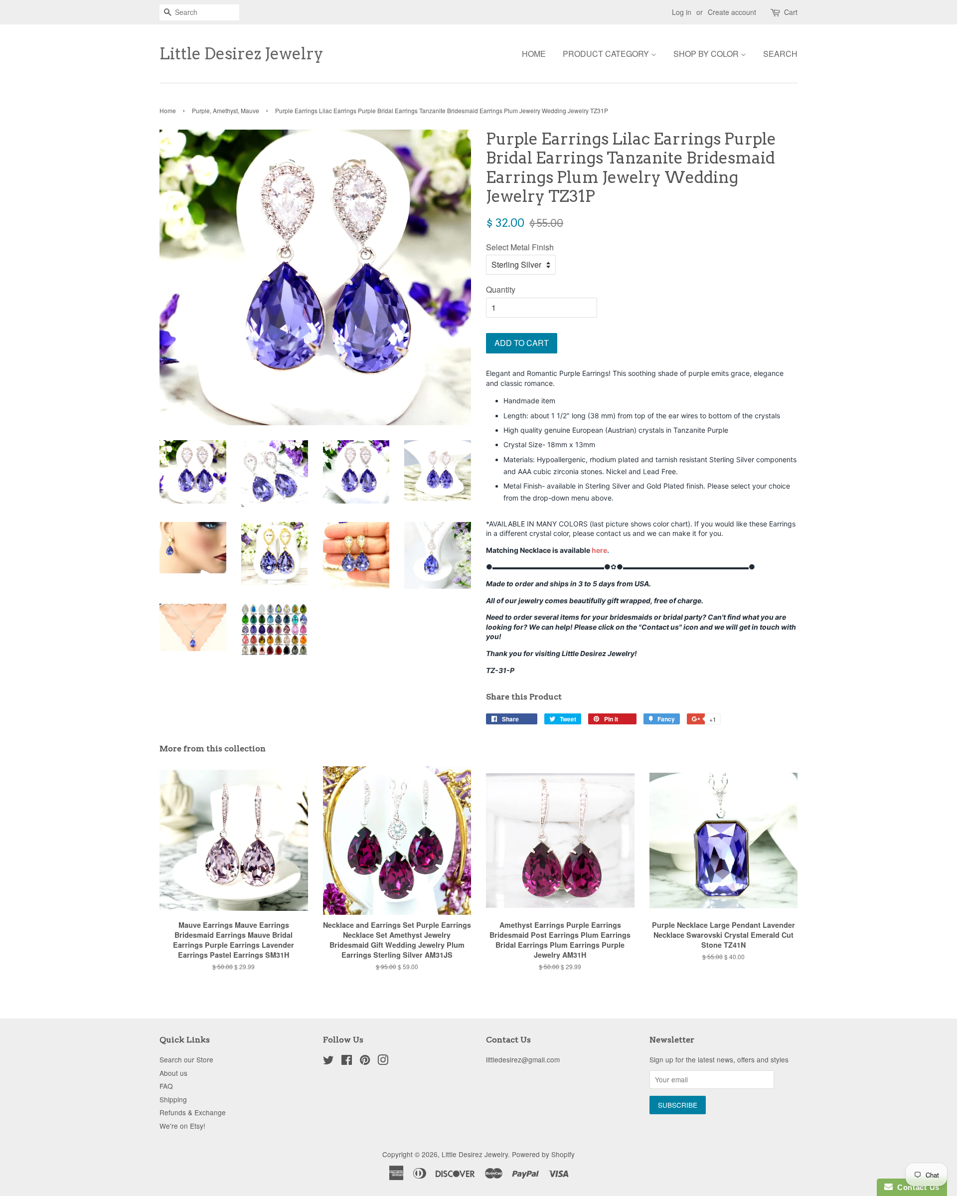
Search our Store (186, 1059)
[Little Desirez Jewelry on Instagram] (382, 1061)
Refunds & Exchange (193, 1112)
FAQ (166, 1086)
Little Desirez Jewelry (241, 53)
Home (534, 53)
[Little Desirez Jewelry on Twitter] (328, 1061)
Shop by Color (707, 53)
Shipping (173, 1099)
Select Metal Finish (520, 247)
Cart (791, 12)
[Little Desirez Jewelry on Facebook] (346, 1061)
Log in (681, 12)
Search (780, 53)
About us (173, 1073)
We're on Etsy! (182, 1126)
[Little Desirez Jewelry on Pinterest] (364, 1061)
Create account (732, 12)
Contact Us (916, 1187)
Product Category (607, 53)
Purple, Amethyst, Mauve (225, 110)
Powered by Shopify (543, 1154)
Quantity (500, 289)
